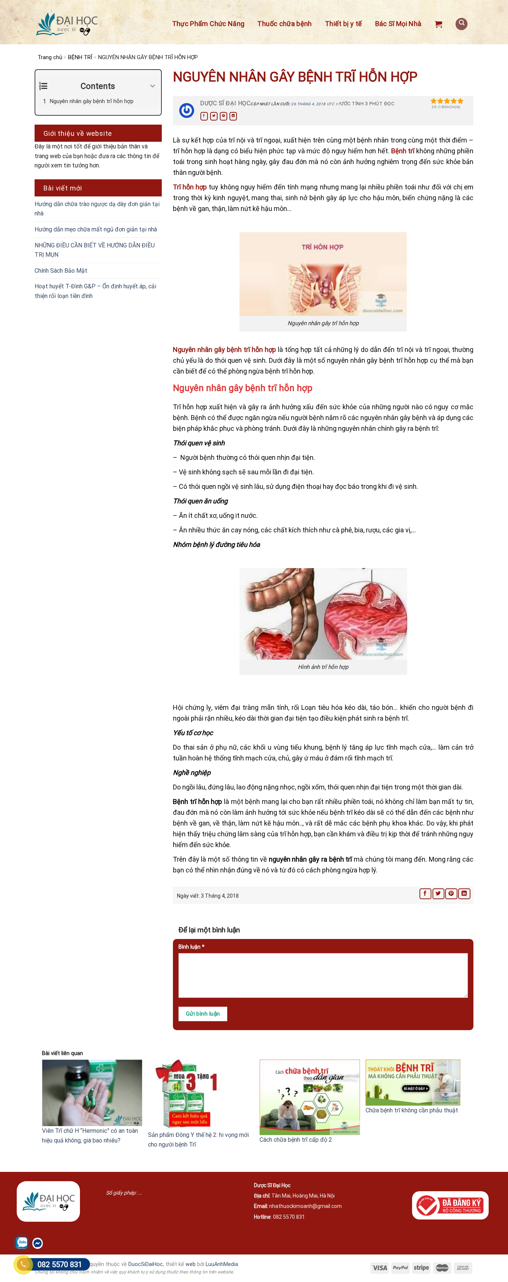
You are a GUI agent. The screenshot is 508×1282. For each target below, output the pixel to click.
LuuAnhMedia (222, 1264)
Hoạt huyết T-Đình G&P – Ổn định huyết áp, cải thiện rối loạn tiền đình (95, 291)
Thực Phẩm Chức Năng (208, 24)
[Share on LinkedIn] (233, 116)
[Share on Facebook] (204, 116)
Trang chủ (50, 57)
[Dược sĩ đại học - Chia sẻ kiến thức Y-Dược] (67, 24)
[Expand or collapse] (152, 86)
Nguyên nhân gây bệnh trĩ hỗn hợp (224, 349)
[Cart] (438, 24)
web (191, 1264)
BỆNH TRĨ (80, 57)
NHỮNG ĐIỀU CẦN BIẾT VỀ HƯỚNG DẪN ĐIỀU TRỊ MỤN (95, 250)
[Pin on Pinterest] (223, 116)
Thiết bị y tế (343, 24)
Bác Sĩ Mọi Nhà (398, 24)
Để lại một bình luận (210, 930)
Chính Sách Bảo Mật (61, 270)
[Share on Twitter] (214, 116)
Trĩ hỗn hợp (190, 187)
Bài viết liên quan (62, 1053)
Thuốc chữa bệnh (284, 24)
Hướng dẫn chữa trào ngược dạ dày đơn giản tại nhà (97, 209)
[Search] (461, 24)
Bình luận (192, 947)
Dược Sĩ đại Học (225, 103)
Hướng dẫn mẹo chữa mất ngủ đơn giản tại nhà (96, 229)
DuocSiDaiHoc (145, 1264)
